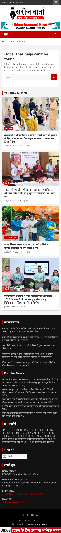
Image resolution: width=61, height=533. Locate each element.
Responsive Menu (56, 2)
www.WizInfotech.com (37, 524)
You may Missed (15, 93)
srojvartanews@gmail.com (15, 502)
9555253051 (22, 493)
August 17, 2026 (12, 145)
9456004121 (8, 493)
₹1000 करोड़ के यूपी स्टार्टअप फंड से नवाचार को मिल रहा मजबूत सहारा (30, 406)
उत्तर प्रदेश (8, 128)
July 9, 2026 (9, 306)
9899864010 (36, 493)
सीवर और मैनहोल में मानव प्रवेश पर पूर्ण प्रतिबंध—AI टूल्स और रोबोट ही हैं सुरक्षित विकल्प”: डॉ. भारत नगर (29, 193)
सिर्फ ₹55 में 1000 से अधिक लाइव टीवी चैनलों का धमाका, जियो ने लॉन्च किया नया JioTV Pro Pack (28, 364)
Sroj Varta (26, 145)
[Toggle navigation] (6, 34)
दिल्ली (7, 183)
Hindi (9, 456)
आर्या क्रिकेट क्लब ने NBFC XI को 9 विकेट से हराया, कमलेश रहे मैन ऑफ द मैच (27, 246)
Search (54, 77)
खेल (15, 237)
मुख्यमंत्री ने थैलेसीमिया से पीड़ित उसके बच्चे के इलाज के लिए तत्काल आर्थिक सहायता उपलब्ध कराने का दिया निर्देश (30, 138)
